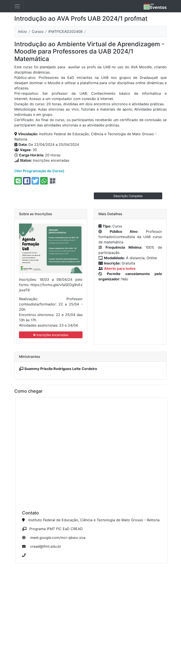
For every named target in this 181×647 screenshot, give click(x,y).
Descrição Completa (128, 196)
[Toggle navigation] (17, 6)
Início (22, 31)
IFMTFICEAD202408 (65, 31)
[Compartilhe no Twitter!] (35, 181)
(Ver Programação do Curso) (39, 171)
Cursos (37, 31)
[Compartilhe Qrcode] (52, 181)
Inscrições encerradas (52, 335)
